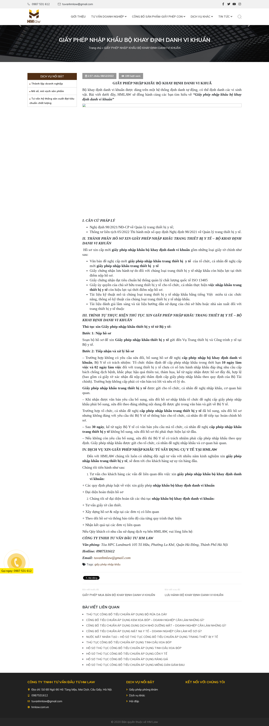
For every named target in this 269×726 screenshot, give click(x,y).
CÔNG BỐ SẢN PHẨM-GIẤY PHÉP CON (157, 16)
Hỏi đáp (134, 701)
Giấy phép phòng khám (143, 689)
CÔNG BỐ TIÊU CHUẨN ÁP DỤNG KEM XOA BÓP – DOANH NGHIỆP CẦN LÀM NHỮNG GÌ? (145, 620)
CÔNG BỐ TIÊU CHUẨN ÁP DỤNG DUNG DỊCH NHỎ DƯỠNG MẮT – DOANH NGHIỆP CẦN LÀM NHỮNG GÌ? (156, 625)
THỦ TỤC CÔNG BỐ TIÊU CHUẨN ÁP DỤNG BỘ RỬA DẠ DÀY (126, 614)
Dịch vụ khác (137, 695)
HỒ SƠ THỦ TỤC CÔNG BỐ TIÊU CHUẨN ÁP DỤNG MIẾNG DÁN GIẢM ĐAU (135, 665)
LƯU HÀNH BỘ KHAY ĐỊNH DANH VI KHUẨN (194, 595)
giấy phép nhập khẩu (107, 564)
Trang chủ (95, 48)
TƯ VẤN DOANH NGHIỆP (107, 16)
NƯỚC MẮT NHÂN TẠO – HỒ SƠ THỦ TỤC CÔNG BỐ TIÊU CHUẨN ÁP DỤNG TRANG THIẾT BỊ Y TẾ (152, 637)
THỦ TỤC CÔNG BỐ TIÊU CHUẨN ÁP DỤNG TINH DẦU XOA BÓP (129, 642)
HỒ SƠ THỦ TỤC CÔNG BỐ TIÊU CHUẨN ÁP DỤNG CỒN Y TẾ (126, 653)
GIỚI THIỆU (78, 16)
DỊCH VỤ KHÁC (200, 16)
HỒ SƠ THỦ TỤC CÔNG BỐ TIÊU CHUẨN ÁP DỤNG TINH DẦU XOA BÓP (134, 648)
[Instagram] (240, 4)
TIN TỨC (224, 16)
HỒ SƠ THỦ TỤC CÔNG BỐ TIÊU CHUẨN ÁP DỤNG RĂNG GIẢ (127, 659)
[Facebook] (223, 4)
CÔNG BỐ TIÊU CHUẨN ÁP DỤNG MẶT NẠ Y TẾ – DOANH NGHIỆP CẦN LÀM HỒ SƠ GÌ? (144, 631)
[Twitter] (229, 4)
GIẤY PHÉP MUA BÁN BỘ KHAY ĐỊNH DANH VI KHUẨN (118, 595)
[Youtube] (234, 4)
